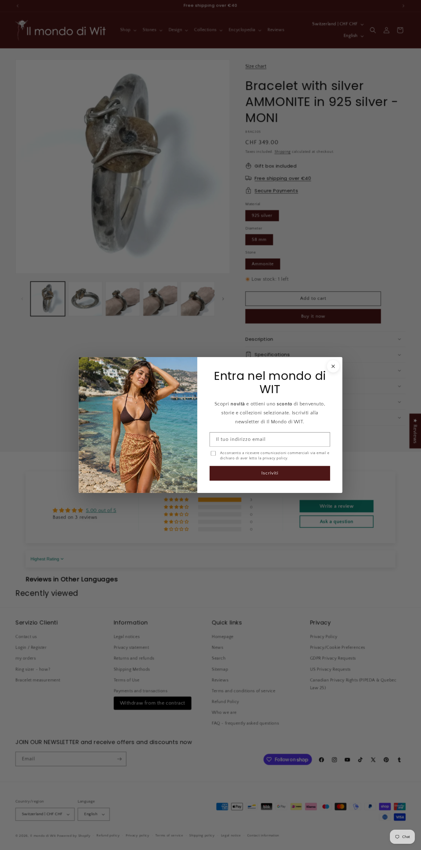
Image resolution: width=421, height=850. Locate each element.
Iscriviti (269, 473)
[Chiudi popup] (333, 366)
